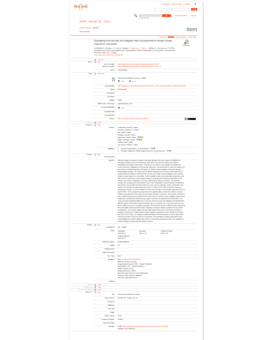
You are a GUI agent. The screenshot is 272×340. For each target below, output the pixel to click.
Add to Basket (84, 31)
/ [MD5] (130, 103)
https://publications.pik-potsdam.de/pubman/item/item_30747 (138, 64)
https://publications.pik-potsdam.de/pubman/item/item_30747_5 (139, 66)
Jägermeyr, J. (136, 48)
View (122, 81)
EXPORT (96, 28)
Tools (107, 22)
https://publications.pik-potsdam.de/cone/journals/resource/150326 (145, 326)
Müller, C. (144, 48)
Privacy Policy (177, 4)
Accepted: (142, 231)
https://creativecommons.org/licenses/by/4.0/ (133, 118)
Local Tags (192, 37)
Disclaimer (166, 4)
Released (186, 45)
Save (134, 81)
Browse (194, 15)
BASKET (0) (95, 22)
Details (171, 37)
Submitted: (121, 231)
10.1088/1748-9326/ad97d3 (130, 259)
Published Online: (167, 231)
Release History (180, 37)
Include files (145, 18)
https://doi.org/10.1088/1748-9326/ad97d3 (108, 55)
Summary (163, 37)
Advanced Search (181, 15)
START (83, 22)
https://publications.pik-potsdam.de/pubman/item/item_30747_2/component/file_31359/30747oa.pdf (151, 86)
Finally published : (124, 236)
